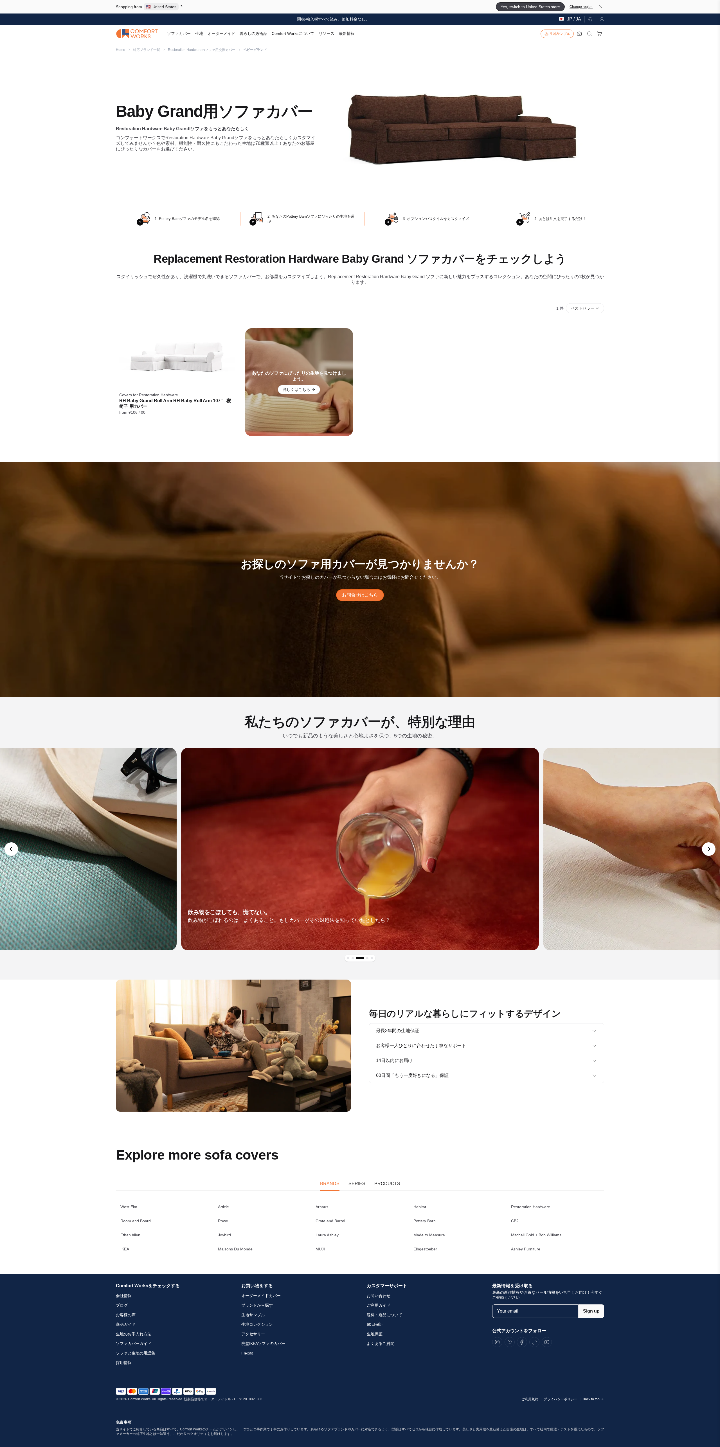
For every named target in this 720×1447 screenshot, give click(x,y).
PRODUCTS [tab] (387, 1183)
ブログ (122, 1305)
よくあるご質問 (380, 1343)
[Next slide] (709, 849)
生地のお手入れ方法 (133, 1334)
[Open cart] (599, 33)
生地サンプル (253, 1315)
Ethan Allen (130, 1235)
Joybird (224, 1235)
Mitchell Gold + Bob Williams (536, 1235)
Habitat (419, 1207)
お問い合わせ (378, 1295)
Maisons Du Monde (235, 1249)
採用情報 (124, 1362)
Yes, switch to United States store (530, 6)
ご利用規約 (529, 1399)
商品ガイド (126, 1324)
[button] (585, 308)
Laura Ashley (327, 1235)
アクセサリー (253, 1334)
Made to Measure (429, 1235)
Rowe (223, 1221)
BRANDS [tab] (329, 1183)
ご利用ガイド (378, 1305)
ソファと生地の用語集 (135, 1353)
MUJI (320, 1249)
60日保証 (375, 1324)
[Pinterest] (510, 1342)
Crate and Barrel (330, 1221)
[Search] (589, 33)
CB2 (515, 1221)
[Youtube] (547, 1342)
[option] (360, 849)
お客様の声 (126, 1315)
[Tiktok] (534, 1342)
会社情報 (124, 1295)
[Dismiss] (600, 6)
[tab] (348, 958)
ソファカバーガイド (133, 1343)
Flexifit (247, 1353)
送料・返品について (384, 1315)
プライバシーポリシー (560, 1399)
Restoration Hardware (530, 1207)
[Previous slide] (11, 849)
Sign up (591, 1311)
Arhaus (322, 1207)
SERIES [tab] (356, 1183)
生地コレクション (257, 1324)
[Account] (600, 19)
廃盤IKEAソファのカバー (263, 1343)
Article (223, 1207)
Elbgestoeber (425, 1249)
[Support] (590, 19)
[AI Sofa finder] (579, 33)
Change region (581, 7)
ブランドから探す (257, 1305)
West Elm (128, 1207)
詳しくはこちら (296, 389)
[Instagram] (497, 1342)
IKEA (124, 1249)
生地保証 (374, 1334)
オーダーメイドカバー (261, 1295)
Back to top (591, 1399)
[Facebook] (522, 1342)
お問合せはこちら (360, 595)
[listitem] (177, 382)
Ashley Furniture (525, 1249)
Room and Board (135, 1221)
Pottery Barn (424, 1221)
